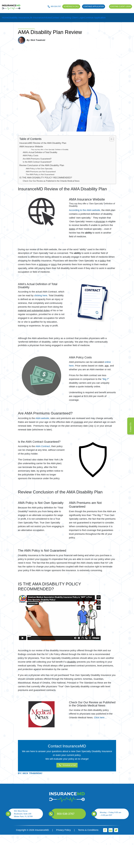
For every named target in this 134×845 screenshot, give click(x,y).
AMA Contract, (43, 446)
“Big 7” (105, 379)
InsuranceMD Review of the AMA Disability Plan (42, 143)
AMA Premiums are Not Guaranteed (41, 172)
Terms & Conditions (88, 830)
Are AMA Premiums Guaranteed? (37, 159)
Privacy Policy (63, 830)
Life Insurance (36, 17)
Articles (47, 17)
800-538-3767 (56, 6)
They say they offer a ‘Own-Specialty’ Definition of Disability (49, 149)
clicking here (40, 295)
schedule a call (71, 6)
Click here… (100, 717)
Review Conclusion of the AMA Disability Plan (41, 165)
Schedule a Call (69, 765)
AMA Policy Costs (30, 155)
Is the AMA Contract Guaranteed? (37, 162)
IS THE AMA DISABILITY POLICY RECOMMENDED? (45, 177)
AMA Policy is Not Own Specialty (39, 169)
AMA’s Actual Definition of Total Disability (40, 152)
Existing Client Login (120, 6)
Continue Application (93, 6)
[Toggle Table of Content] (110, 139)
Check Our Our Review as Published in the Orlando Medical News (51, 181)
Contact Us (57, 17)
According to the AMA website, (85, 210)
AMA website (42, 418)
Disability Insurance (18, 17)
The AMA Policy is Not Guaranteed (40, 174)
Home (5, 17)
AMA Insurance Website (31, 146)
